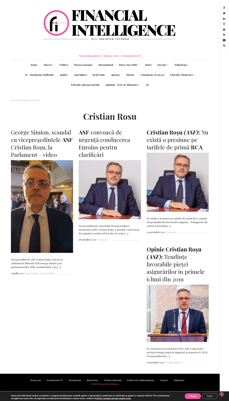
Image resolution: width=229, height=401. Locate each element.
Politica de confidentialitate (140, 380)
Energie (163, 64)
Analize (64, 74)
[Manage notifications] (221, 394)
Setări (210, 396)
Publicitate (179, 380)
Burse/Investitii (129, 64)
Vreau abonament (89, 55)
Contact (164, 380)
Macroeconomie (83, 64)
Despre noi (35, 380)
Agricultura (80, 74)
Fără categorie (41, 273)
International (105, 64)
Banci (148, 64)
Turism (130, 74)
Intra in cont (110, 55)
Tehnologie (181, 64)
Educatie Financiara (182, 74)
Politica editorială (112, 380)
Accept (192, 396)
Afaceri (48, 64)
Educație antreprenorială (85, 84)
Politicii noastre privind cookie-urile (113, 398)
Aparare (115, 74)
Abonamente (75, 380)
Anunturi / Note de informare (123, 84)
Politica (64, 64)
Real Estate (99, 74)
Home (34, 64)
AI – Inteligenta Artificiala (39, 74)
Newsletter (92, 380)
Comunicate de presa (152, 74)
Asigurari (29, 273)
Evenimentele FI (131, 55)
